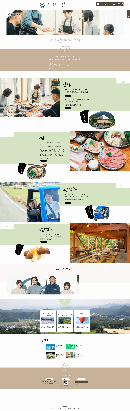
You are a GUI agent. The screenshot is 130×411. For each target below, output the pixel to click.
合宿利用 (69, 408)
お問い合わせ (78, 408)
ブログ (83, 408)
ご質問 (73, 408)
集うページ (43, 241)
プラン (66, 408)
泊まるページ (68, 96)
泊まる (51, 408)
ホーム (47, 408)
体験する (54, 408)
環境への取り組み (60, 408)
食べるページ (44, 160)
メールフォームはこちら (81, 381)
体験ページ (68, 202)
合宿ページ (68, 108)
